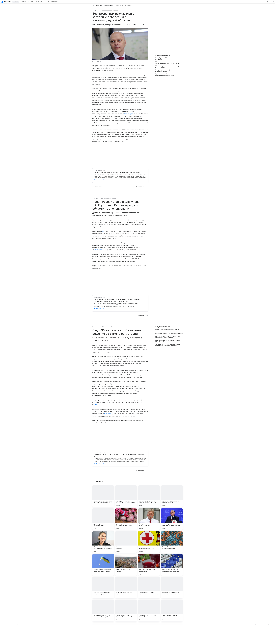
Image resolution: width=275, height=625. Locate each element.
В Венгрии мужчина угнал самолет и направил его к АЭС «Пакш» (168, 66)
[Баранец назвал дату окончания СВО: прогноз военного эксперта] (103, 496)
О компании (6, 623)
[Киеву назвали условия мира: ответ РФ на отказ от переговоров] (149, 519)
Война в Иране (109, 5)
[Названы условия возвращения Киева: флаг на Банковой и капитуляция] (103, 565)
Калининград (128, 114)
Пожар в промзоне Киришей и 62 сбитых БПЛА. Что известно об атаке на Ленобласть (168, 330)
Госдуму (96, 404)
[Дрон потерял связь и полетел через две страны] (103, 519)
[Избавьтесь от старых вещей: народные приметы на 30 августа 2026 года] (172, 587)
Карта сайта (269, 623)
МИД (104, 231)
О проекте (215, 623)
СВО (117, 5)
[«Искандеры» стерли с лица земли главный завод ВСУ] (103, 610)
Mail (2, 623)
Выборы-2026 (98, 5)
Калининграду (108, 413)
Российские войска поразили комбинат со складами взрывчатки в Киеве (167, 336)
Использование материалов (252, 623)
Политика (116, 10)
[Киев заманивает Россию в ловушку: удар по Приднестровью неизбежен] (126, 587)
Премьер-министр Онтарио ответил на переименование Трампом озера (166, 74)
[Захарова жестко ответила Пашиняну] (126, 542)
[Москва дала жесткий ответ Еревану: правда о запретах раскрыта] (103, 587)
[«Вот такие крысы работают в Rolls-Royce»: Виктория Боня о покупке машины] (103, 542)
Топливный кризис (127, 5)
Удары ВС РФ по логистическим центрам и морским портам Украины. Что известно (167, 344)
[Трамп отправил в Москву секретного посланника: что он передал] (172, 610)
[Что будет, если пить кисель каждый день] (149, 565)
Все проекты (17, 623)
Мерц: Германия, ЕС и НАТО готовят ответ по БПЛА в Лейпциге (168, 58)
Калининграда (98, 249)
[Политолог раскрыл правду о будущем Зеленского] (172, 496)
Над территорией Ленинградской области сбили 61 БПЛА (167, 340)
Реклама (12, 623)
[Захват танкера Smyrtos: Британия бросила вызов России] (126, 610)
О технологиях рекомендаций (225, 623)
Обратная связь (263, 623)
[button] (120, 44)
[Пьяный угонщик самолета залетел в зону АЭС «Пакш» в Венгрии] (149, 496)
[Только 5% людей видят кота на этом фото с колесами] (172, 542)
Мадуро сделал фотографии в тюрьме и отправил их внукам (166, 70)
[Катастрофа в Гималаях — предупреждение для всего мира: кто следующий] (126, 496)
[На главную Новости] (7, 1)
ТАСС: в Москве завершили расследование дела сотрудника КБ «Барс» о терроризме (167, 62)
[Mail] (2, 1)
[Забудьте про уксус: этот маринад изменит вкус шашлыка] (149, 587)
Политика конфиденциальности (238, 623)
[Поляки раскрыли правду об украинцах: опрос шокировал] (172, 565)
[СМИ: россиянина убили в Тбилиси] (126, 565)
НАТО (106, 220)
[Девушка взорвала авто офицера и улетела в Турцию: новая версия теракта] (149, 542)
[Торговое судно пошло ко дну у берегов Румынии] (149, 610)
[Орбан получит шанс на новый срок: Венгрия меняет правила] (172, 519)
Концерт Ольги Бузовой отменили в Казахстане (169, 333)
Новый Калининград (107, 10)
